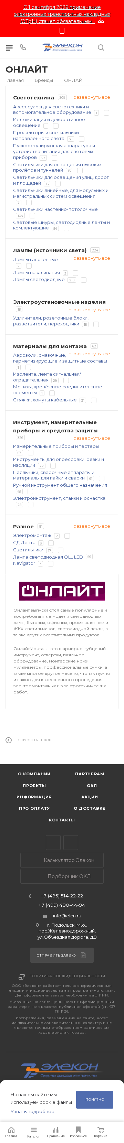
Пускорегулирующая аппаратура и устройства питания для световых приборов (54, 151)
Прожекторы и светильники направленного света (46, 135)
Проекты (34, 785)
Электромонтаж (32, 535)
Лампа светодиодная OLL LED (48, 557)
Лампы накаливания (36, 272)
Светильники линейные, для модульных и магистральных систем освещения (60, 193)
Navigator (24, 563)
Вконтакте (70, 842)
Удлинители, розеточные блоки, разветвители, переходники (51, 320)
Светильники (28, 549)
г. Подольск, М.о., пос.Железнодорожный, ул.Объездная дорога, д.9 (67, 931)
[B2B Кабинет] (114, 47)
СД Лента (24, 542)
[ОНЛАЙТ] (62, 591)
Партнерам (89, 774)
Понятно (94, 1099)
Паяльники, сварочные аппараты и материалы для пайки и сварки (53, 475)
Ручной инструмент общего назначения (60, 485)
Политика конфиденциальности (68, 976)
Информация (34, 797)
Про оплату (34, 808)
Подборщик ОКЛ (68, 876)
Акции (89, 797)
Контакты (62, 820)
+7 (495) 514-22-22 (61, 896)
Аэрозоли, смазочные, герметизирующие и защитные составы (60, 358)
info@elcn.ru (67, 915)
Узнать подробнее (32, 1111)
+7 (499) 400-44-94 (61, 905)
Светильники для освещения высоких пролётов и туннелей (57, 167)
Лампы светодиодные (39, 279)
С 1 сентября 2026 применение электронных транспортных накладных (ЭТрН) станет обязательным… (62, 14)
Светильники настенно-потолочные (55, 209)
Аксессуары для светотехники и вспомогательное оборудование (52, 109)
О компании (34, 774)
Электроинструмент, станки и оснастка (59, 498)
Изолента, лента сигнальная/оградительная (47, 376)
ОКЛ (91, 785)
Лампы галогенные (35, 259)
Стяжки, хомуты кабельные (45, 399)
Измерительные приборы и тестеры (56, 446)
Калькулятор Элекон (68, 860)
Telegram (53, 842)
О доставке (89, 808)
